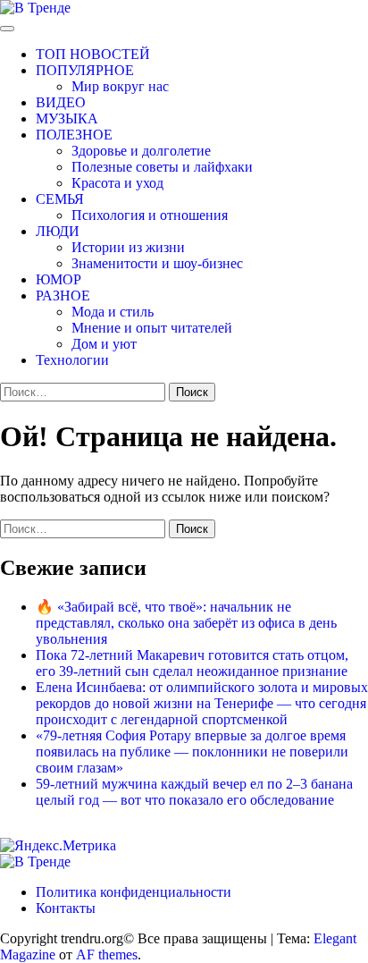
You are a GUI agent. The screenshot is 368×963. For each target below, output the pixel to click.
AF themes (107, 954)
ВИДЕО (61, 102)
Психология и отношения (149, 215)
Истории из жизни (128, 247)
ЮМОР (58, 279)
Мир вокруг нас (120, 86)
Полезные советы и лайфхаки (162, 166)
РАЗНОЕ (63, 295)
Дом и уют (104, 343)
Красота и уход (117, 182)
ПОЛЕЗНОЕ (74, 134)
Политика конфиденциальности (133, 892)
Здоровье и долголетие (141, 150)
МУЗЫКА (67, 118)
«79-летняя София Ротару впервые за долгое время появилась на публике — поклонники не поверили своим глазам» (192, 751)
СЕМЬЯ (60, 199)
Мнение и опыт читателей (151, 327)
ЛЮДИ (57, 231)
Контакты (66, 908)
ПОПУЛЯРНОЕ (85, 70)
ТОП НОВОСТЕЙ (93, 54)
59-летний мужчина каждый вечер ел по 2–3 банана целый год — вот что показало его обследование (194, 791)
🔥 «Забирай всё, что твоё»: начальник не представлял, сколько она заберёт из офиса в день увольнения (186, 622)
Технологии (72, 359)
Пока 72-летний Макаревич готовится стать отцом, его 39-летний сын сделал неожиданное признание (192, 663)
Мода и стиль (112, 311)
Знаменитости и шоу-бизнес (157, 263)
